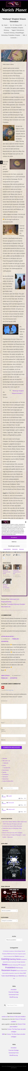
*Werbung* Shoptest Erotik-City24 (7, 572)
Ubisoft (7, 976)
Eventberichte (7, 767)
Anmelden (13, 989)
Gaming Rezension (7, 962)
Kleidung (11, 32)
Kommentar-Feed (13, 994)
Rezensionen (5, 770)
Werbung (6, 30)
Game (17, 956)
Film (13, 956)
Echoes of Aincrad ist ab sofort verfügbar (12, 832)
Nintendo (10, 965)
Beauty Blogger (18, 951)
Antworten (4, 641)
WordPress (14, 1067)
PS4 (16, 967)
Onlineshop (4, 35)
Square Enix (17, 973)
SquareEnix (11, 973)
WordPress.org (13, 997)
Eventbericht (9, 956)
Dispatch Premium (18, 1066)
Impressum (21, 549)
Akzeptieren (14, 537)
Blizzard (23, 951)
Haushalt (6, 32)
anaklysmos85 (11, 809)
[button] (25, 522)
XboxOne (21, 976)
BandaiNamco (11, 951)
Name (3, 722)
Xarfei (16, 976)
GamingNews (24, 959)
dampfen (24, 953)
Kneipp (18, 962)
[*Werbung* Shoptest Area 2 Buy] (17, 567)
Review (21, 967)
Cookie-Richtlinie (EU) (7, 781)
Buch (8, 953)
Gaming (4, 772)
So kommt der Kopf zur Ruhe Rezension (12, 826)
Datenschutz (15, 549)
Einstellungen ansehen (14, 546)
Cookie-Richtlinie (7, 549)
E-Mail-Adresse (3, 731)
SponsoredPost (5, 973)
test (24, 973)
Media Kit (6, 763)
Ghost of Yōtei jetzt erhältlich (18, 1016)
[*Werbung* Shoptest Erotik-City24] (7, 567)
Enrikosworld (11, 802)
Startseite (4, 758)
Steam (21, 973)
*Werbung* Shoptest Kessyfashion (6, 586)
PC (19, 965)
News (5, 964)
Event (5, 956)
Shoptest (20, 27)
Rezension (5, 970)
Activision (6, 951)
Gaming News (15, 959)
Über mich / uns (6, 760)
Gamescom (21, 956)
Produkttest (14, 27)
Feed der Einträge (14, 992)
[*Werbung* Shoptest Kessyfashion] (7, 581)
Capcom (20, 953)
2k (3, 951)
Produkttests (5, 774)
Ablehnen (14, 541)
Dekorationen (20, 30)
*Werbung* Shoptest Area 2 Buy (17, 572)
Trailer (3, 976)
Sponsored (24, 970)
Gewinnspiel (14, 962)
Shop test (19, 970)
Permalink (15, 639)
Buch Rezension (14, 953)
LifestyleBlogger (19, 32)
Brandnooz (4, 953)
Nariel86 (10, 796)
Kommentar (3, 701)
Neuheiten (8, 27)
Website (3, 739)
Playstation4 (23, 965)
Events (4, 765)
